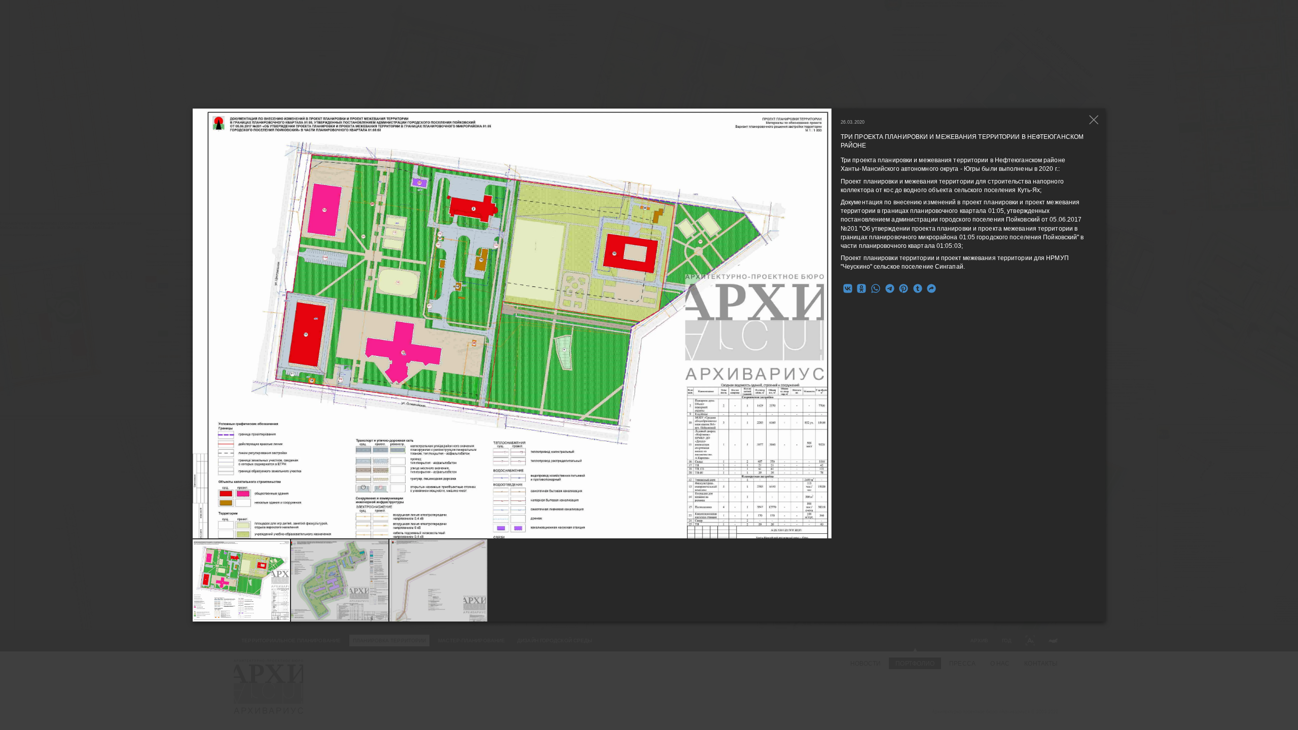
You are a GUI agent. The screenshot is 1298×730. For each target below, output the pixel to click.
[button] (824, 323)
